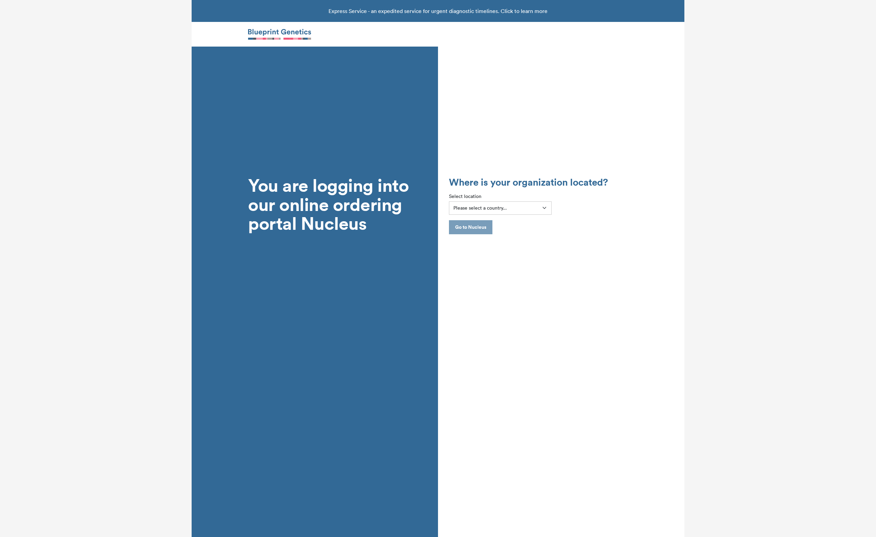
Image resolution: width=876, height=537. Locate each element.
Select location (465, 196)
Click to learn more (524, 11)
